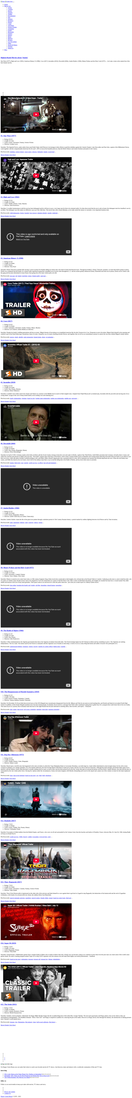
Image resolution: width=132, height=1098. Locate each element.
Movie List (7, 6)
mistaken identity (42, 213)
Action (10, 8)
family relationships (15, 398)
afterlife (21, 337)
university (74, 398)
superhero (28, 898)
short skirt (45, 709)
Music (9, 37)
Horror (10, 11)
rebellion (12, 152)
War (9, 17)
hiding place (56, 646)
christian (24, 398)
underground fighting (16, 646)
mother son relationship (57, 398)
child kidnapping (14, 213)
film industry (28, 1022)
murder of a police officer (45, 646)
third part (68, 898)
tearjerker (24, 276)
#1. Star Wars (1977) (8, 136)
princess (34, 152)
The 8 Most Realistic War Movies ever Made (17, 1077)
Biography (11, 32)
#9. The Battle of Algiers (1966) (12, 630)
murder (50, 213)
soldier (30, 837)
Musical (10, 38)
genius (40, 522)
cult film (37, 585)
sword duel (51, 152)
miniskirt (38, 709)
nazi (22, 463)
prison (30, 276)
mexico (12, 337)
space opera (28, 152)
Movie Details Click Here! (8, 155)
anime (15, 709)
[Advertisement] (66, 77)
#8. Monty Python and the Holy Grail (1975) (17, 568)
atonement (16, 522)
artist (11, 522)
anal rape (43, 276)
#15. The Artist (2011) (9, 1004)
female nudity (36, 276)
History (10, 35)
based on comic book (59, 898)
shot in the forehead (18, 775)
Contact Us (7, 1093)
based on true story (30, 775)
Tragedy (10, 12)
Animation (11, 29)
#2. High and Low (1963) (10, 197)
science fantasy (20, 152)
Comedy (10, 9)
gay (37, 775)
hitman (50, 959)
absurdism (44, 585)
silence (36, 522)
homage (12, 1022)
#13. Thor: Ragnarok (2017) (11, 882)
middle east (67, 398)
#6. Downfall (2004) (8, 443)
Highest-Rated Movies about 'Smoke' (14, 58)
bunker (12, 463)
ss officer (40, 463)
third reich (17, 463)
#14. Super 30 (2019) (8, 943)
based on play (31, 398)
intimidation (56, 959)
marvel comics (36, 898)
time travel (20, 709)
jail (16, 276)
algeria (31, 646)
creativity (30, 522)
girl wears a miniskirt (30, 709)
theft (43, 775)
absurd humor (51, 585)
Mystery (10, 40)
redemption (24, 959)
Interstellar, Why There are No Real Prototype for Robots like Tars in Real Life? (27, 1076)
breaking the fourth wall (23, 585)
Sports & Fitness (12, 45)
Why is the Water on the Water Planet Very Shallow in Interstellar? (23, 1074)
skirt (11, 709)
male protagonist (28, 337)
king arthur (13, 585)
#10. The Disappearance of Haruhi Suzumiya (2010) (20, 692)
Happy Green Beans (6, 1096)
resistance (25, 646)
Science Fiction (12, 27)
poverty (35, 646)
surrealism (58, 585)
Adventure (11, 25)
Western (10, 19)
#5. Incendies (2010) (8, 382)
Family (10, 30)
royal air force (43, 837)
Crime (9, 24)
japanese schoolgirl (53, 709)
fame (34, 1022)
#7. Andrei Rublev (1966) (10, 508)
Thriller (10, 14)
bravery (25, 837)
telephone (48, 775)
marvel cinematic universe (17, 898)
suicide (26, 463)
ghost (43, 337)
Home (6, 4)
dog (16, 1022)
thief (40, 775)
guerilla (63, 646)
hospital (27, 213)
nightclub (55, 213)
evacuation (36, 837)
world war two (33, 463)
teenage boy (44, 959)
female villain (44, 898)
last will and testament (50, 463)
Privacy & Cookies (9, 1092)
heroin (22, 213)
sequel (51, 898)
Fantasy (10, 33)
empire (45, 152)
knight (33, 585)
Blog (5, 50)
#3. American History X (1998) (12, 258)
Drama (10, 22)
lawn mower (33, 213)
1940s (20, 837)
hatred (19, 276)
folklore (22, 522)
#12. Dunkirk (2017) (8, 821)
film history (52, 1022)
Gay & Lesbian (12, 42)
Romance (10, 20)
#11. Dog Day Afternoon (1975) (12, 755)
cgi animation (49, 337)
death (16, 337)
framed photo (37, 337)
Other (9, 43)
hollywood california (42, 1022)
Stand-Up (10, 48)
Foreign (10, 46)
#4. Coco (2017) (6, 321)
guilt (26, 522)
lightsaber (40, 152)
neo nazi (12, 276)
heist (11, 775)
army (49, 837)
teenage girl (37, 959)
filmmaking (21, 1022)
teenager (30, 959)
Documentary (12, 16)
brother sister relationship (43, 398)
